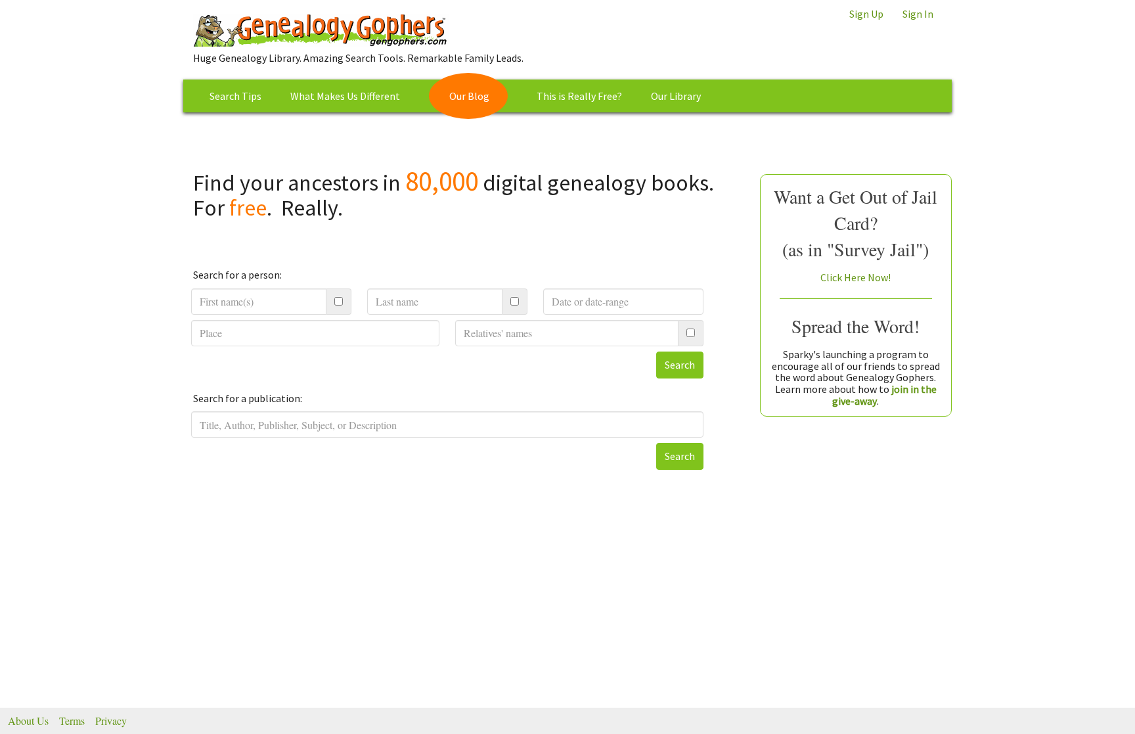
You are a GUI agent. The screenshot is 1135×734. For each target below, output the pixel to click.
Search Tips (235, 96)
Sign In (917, 13)
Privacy (111, 720)
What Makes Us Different (345, 96)
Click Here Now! (855, 277)
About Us (28, 720)
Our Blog (469, 96)
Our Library (676, 96)
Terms (72, 720)
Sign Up (866, 13)
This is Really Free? (579, 96)
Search (680, 364)
